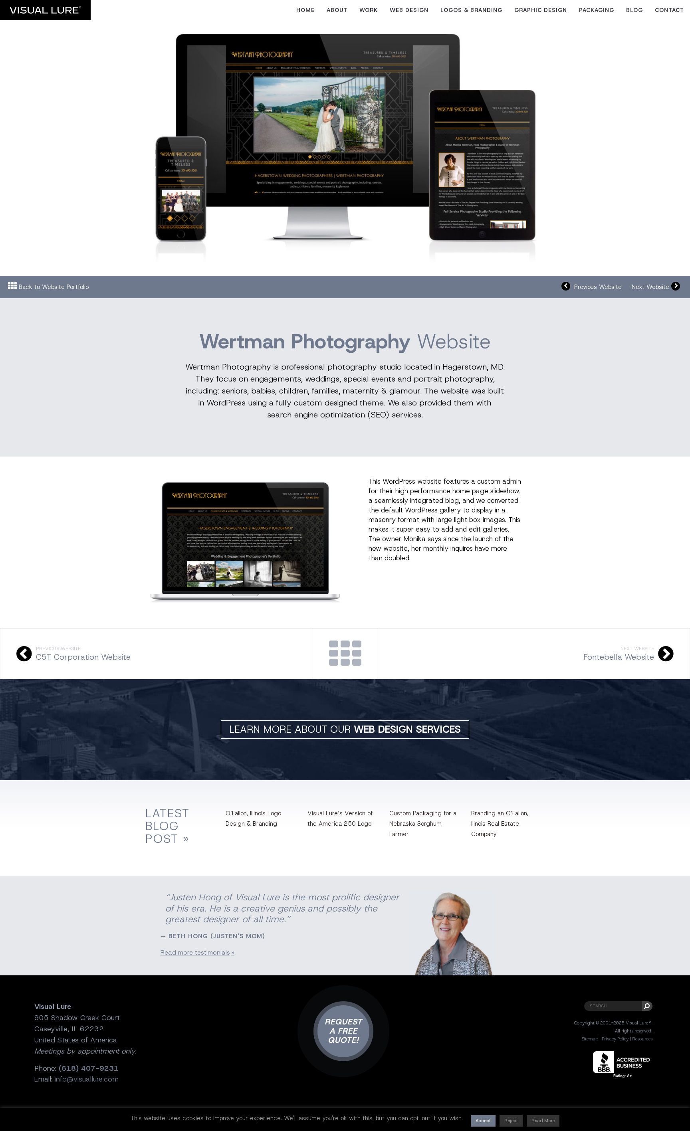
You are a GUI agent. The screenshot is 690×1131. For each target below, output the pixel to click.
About (337, 10)
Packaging (596, 10)
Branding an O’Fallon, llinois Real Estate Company (499, 823)
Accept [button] (483, 1120)
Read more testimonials (195, 952)
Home (305, 10)
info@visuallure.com (87, 1079)
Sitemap (589, 1039)
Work (368, 10)
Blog (634, 10)
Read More (543, 1120)
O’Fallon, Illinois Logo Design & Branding (253, 818)
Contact (669, 10)
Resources (642, 1039)
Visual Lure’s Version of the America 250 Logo (340, 818)
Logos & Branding (471, 10)
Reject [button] (511, 1120)
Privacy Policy (615, 1039)
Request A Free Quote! (343, 1030)
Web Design (409, 10)
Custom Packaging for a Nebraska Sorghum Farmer (422, 823)
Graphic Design (540, 10)
